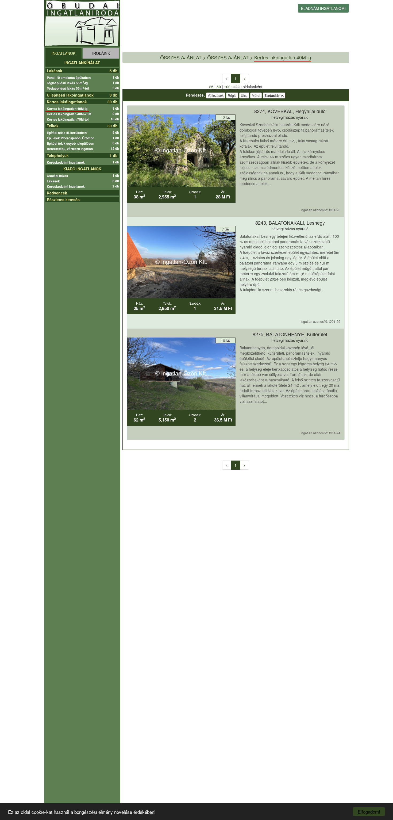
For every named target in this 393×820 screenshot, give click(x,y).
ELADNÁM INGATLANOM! (323, 8)
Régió (232, 95)
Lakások (54, 70)
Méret (256, 95)
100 (227, 86)
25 (211, 86)
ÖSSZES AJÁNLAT (181, 57)
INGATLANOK (63, 53)
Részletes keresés (63, 199)
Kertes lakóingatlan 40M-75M (70, 114)
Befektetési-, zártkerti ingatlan (70, 148)
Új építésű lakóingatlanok (70, 95)
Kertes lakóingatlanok (67, 101)
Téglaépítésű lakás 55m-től (68, 88)
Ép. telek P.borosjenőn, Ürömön (71, 138)
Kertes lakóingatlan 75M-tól (68, 119)
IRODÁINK (101, 53)
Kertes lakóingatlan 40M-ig (68, 108)
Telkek (53, 125)
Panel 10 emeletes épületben (69, 77)
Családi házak (58, 175)
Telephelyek (58, 155)
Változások (216, 95)
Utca (244, 95)
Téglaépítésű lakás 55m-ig (68, 83)
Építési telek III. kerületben (67, 132)
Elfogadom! (369, 811)
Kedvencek (57, 193)
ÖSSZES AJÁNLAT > (230, 57)
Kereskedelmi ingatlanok (66, 162)
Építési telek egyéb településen (71, 143)
